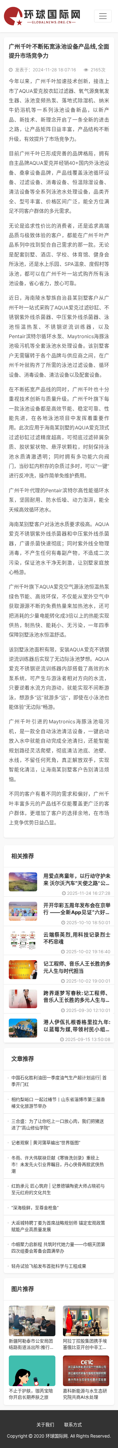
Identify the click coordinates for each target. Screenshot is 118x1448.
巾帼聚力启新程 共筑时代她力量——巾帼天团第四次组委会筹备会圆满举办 (58, 1248)
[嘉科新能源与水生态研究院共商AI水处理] (86, 1370)
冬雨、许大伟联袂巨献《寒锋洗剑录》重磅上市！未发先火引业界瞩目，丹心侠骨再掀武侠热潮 (58, 1164)
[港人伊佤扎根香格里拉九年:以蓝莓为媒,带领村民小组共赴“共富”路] (23, 1028)
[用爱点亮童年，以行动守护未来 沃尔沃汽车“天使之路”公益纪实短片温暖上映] (23, 881)
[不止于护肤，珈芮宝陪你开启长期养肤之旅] (32, 1370)
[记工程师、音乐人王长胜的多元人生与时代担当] (23, 969)
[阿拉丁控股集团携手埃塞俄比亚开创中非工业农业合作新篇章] (86, 1321)
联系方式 (73, 1424)
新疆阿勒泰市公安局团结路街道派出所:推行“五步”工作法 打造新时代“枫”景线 (31, 1344)
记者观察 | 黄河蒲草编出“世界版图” (59, 1143)
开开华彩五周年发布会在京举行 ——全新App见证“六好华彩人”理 (76, 912)
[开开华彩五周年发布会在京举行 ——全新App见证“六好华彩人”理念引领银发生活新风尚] (23, 911)
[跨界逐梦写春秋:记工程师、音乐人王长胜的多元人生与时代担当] (23, 999)
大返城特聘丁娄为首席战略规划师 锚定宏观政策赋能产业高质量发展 (58, 1226)
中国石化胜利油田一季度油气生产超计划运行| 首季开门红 (59, 1081)
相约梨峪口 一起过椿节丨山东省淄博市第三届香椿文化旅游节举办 (58, 1103)
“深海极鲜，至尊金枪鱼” (57, 1208)
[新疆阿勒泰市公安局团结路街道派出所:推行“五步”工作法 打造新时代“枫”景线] (32, 1321)
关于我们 (45, 1424)
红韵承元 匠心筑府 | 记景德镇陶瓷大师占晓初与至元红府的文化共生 (58, 1189)
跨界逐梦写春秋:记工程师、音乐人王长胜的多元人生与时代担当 (76, 1000)
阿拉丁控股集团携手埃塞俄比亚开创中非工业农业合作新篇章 (85, 1344)
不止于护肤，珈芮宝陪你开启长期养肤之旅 (31, 1394)
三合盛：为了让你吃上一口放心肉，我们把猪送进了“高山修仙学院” (57, 1124)
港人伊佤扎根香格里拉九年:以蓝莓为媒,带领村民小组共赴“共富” (76, 1029)
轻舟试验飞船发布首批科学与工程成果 (58, 1266)
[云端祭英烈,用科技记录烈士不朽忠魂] (23, 940)
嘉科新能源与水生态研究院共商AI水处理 (85, 1394)
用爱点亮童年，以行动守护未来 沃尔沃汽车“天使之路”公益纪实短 (76, 883)
